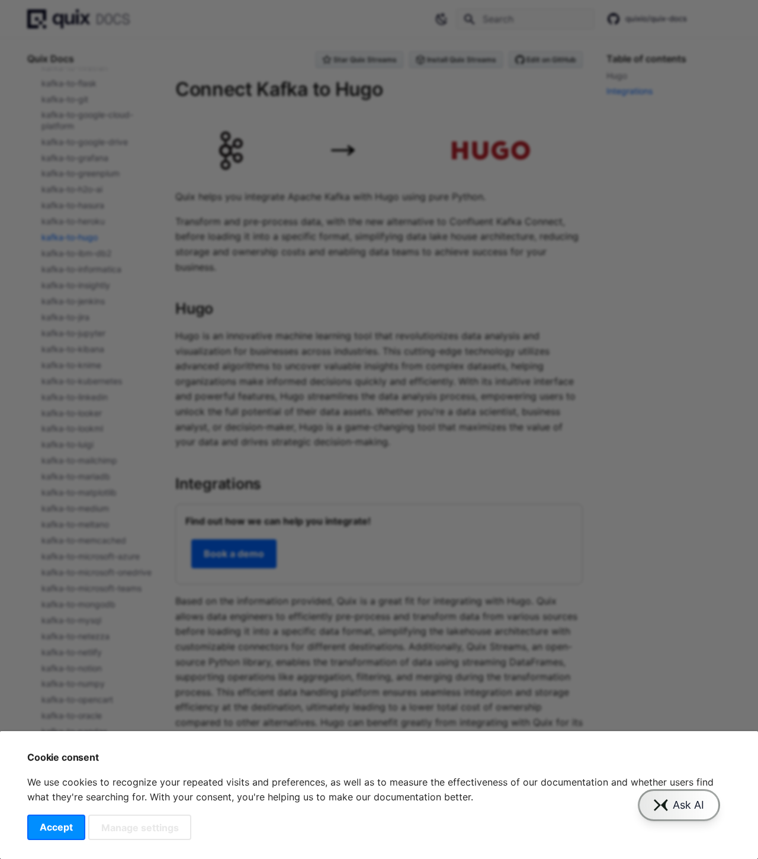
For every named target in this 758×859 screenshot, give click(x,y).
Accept (56, 827)
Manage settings (140, 827)
